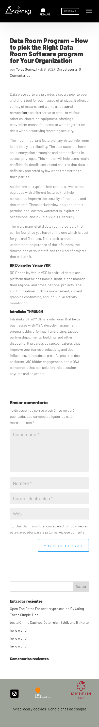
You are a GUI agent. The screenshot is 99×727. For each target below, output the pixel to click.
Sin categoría (67, 69)
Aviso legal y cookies (29, 709)
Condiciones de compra (67, 709)
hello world (18, 630)
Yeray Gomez (26, 69)
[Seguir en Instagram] (14, 694)
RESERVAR (70, 11)
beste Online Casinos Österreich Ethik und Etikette (49, 622)
